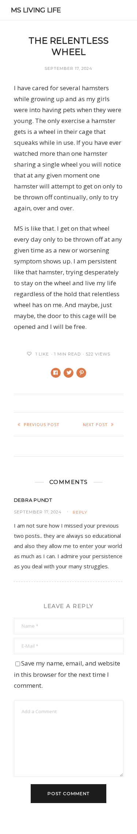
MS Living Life (36, 10)
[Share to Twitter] (68, 373)
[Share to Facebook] (56, 373)
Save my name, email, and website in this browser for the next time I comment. (67, 674)
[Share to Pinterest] (81, 373)
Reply (80, 512)
